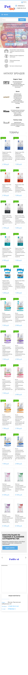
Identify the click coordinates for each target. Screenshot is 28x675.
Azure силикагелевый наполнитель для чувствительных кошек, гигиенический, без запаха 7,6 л (7, 317)
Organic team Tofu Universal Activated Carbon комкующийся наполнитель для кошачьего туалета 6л (20, 220)
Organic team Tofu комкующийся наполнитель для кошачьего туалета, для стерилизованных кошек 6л (20, 252)
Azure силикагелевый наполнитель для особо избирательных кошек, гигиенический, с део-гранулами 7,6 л (7, 384)
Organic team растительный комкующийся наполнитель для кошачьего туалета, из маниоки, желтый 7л (7, 285)
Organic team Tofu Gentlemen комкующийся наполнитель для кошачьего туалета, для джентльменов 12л (7, 156)
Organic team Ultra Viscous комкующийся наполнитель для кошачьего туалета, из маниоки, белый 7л (20, 285)
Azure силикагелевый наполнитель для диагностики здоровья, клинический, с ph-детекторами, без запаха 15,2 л (20, 419)
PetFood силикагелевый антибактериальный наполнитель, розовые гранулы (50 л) (7, 487)
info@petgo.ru (21, 5)
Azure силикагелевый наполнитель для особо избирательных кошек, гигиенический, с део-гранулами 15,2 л (20, 385)
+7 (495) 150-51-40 (21, 8)
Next (26, 34)
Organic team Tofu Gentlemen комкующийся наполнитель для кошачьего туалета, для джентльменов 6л (20, 156)
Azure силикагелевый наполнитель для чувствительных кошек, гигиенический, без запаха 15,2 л (20, 317)
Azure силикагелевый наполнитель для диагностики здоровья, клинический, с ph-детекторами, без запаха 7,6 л (7, 419)
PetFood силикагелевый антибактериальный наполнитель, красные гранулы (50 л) (20, 518)
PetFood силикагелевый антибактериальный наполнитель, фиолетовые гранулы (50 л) (7, 518)
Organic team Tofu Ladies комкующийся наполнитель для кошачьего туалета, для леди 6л (20, 188)
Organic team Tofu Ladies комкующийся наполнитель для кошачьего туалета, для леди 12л (7, 188)
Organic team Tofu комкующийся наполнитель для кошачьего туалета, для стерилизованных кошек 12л (7, 252)
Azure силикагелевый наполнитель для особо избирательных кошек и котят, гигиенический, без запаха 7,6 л (7, 350)
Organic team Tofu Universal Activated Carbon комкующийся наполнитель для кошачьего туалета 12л (7, 220)
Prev (2, 34)
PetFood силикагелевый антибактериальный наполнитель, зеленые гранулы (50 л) (20, 487)
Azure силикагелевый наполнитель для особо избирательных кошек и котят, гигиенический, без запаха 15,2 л (20, 350)
